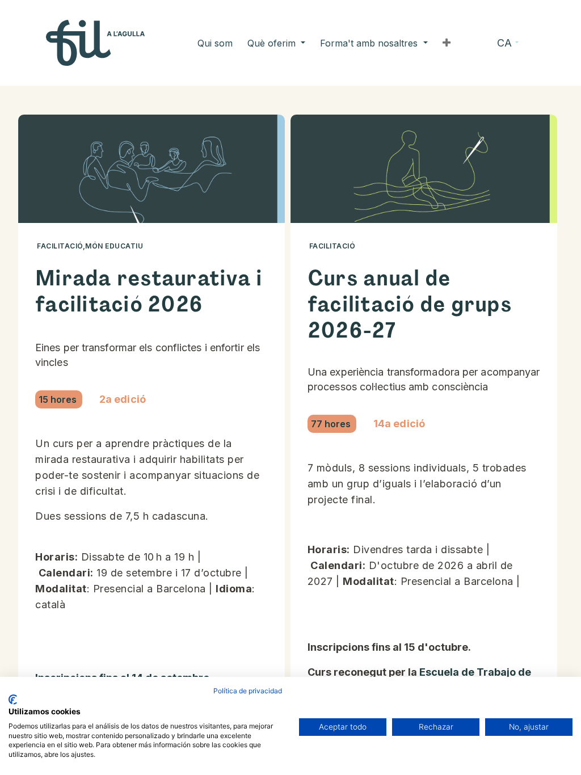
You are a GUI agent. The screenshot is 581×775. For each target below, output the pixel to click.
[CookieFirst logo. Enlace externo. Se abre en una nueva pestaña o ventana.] (13, 699)
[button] (446, 43)
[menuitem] (215, 43)
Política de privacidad (247, 690)
